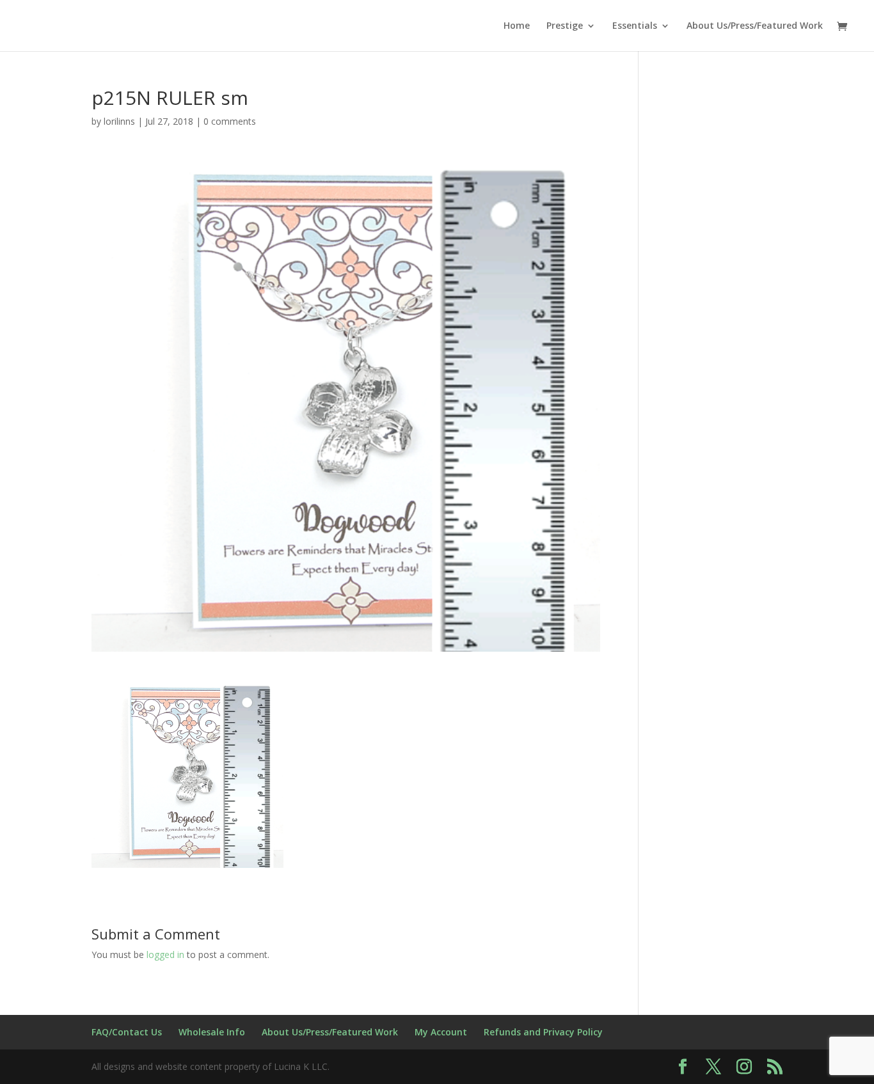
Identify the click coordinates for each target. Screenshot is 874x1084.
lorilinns (119, 121)
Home (517, 26)
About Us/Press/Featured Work (755, 26)
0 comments (229, 121)
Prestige (564, 26)
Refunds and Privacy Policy (543, 1032)
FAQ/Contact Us (126, 1032)
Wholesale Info (212, 1032)
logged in (165, 954)
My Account (441, 1032)
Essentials (634, 26)
